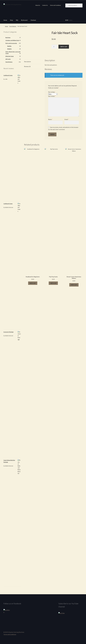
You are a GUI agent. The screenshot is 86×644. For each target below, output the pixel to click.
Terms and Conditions (55, 5)
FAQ (17, 20)
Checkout (33, 20)
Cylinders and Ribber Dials (12, 40)
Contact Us (45, 5)
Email (66, 119)
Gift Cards (8, 59)
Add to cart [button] (33, 283)
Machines (7, 37)
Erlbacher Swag (9, 56)
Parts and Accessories (11, 43)
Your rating (51, 92)
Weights (9, 49)
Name (50, 119)
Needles (9, 46)
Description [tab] (27, 61)
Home (5, 20)
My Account (24, 20)
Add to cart (63, 46)
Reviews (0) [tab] (27, 66)
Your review (51, 96)
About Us (37, 5)
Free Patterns (12, 26)
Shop (11, 20)
